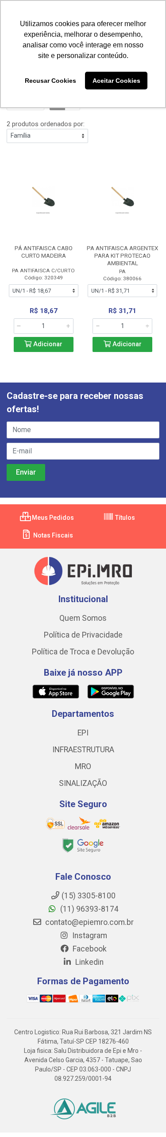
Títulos (124, 517)
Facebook (89, 948)
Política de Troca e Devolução (83, 651)
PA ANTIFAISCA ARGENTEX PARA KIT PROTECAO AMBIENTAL (122, 255)
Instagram (88, 935)
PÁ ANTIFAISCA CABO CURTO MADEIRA (44, 251)
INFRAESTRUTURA (83, 749)
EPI (83, 732)
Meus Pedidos (52, 517)
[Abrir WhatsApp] (144, 1114)
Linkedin (88, 962)
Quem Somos (83, 618)
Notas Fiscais (52, 535)
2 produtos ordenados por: (46, 124)
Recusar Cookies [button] (50, 80)
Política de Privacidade (83, 634)
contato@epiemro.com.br (88, 922)
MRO (83, 766)
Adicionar (46, 344)
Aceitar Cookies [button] (116, 80)
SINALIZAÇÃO (83, 783)
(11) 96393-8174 (88, 909)
